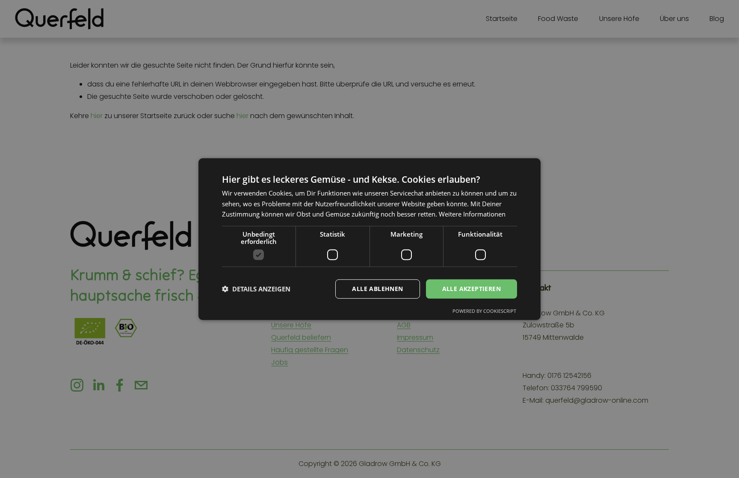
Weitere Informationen (472, 214)
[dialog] (369, 239)
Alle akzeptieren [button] (471, 289)
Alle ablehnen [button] (377, 289)
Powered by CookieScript (484, 311)
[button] (256, 289)
